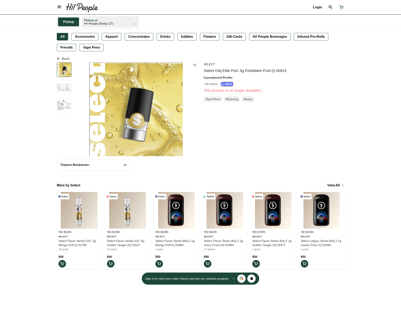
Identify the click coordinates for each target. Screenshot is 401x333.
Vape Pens (213, 99)
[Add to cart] (62, 264)
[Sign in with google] (241, 278)
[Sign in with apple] (251, 278)
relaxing (232, 99)
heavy (248, 99)
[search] (194, 65)
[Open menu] (59, 6)
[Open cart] (340, 7)
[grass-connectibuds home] (81, 7)
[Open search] (330, 7)
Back (65, 58)
